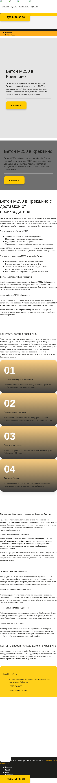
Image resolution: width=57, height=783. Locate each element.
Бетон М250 (10, 35)
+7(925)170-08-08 (15, 17)
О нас (7, 772)
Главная (8, 32)
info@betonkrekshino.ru (18, 690)
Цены (7, 770)
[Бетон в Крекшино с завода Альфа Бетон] (19, 7)
